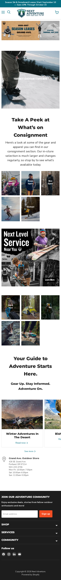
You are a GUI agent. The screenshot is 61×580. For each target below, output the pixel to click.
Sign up (46, 513)
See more (29, 451)
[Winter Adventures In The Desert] (22, 414)
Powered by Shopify (30, 574)
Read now (20, 442)
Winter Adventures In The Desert (22, 435)
